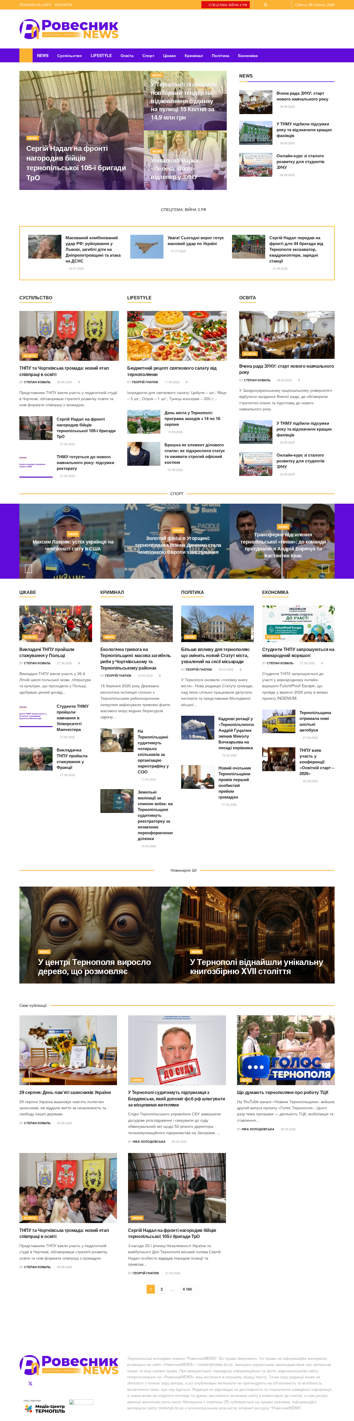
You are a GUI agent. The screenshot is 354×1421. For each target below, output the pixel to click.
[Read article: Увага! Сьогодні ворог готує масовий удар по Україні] (146, 247)
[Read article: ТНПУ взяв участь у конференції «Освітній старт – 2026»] (278, 759)
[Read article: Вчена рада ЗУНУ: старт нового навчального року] (255, 102)
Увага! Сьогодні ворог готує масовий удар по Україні (196, 240)
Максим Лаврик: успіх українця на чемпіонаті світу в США (73, 545)
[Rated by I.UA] (81, 1403)
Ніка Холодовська (149, 1141)
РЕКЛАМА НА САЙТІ (35, 4)
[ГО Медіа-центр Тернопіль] (44, 1406)
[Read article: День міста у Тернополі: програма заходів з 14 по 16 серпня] (143, 422)
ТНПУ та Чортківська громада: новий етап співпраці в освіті (64, 371)
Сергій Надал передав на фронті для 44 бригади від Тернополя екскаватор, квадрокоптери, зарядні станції (296, 249)
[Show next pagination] (201, 1289)
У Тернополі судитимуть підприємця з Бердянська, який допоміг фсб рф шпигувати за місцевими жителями (176, 1098)
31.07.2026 (179, 563)
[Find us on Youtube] (286, 5)
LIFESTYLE (101, 55)
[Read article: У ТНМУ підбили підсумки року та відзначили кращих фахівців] (255, 133)
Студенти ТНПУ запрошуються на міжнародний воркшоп (298, 652)
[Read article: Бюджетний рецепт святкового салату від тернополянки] (177, 336)
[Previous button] (28, 569)
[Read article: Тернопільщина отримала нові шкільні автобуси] (278, 721)
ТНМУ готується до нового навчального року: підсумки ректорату (85, 462)
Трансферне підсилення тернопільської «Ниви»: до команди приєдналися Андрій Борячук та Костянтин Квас (283, 545)
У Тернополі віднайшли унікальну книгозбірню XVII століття (256, 965)
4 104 (187, 1289)
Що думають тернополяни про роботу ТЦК (283, 1092)
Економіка (248, 55)
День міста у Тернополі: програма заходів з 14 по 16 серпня (192, 418)
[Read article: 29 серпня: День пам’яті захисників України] (68, 1050)
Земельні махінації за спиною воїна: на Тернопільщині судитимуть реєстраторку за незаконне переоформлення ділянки (156, 815)
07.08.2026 (175, 469)
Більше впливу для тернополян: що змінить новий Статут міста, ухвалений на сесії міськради (215, 655)
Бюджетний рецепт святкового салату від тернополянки (172, 371)
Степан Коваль (37, 382)
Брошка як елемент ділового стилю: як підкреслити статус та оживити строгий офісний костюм (195, 453)
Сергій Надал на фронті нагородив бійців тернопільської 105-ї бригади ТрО (76, 162)
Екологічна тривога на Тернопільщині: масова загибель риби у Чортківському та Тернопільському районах (135, 658)
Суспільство (69, 55)
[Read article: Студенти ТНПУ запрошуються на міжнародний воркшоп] (298, 624)
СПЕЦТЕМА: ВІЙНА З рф (227, 4)
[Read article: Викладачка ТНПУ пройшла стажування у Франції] (36, 759)
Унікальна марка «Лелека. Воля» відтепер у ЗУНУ (174, 168)
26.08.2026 (161, 129)
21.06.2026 (280, 268)
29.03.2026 (225, 669)
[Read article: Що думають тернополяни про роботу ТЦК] (286, 1050)
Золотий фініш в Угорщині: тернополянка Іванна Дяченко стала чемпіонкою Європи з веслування (178, 544)
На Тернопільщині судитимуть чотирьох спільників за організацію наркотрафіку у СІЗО (153, 751)
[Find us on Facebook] (258, 5)
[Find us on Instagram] (279, 5)
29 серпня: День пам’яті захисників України (65, 1092)
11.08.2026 (171, 382)
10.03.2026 (148, 846)
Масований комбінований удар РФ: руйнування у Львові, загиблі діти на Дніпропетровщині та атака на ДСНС (93, 249)
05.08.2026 (200, 981)
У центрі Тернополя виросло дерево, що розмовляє (94, 965)
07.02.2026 (229, 804)
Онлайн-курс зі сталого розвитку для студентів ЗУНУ (300, 161)
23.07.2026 (284, 566)
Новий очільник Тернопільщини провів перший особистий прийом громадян (234, 782)
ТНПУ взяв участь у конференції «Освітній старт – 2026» (317, 761)
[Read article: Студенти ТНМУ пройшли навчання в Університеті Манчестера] (36, 715)
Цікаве (169, 55)
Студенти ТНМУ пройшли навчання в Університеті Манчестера (72, 717)
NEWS (42, 55)
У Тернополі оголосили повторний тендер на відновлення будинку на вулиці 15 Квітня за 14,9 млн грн (184, 101)
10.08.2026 (175, 431)
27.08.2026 (71, 188)
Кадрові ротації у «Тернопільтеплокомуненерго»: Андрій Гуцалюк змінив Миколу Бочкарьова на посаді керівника (250, 733)
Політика (220, 55)
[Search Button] (332, 55)
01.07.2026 (178, 251)
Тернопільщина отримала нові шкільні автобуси (315, 721)
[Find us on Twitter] (265, 5)
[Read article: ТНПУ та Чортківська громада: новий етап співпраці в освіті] (69, 336)
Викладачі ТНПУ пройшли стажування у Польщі (46, 652)
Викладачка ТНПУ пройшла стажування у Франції (72, 758)
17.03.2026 (148, 779)
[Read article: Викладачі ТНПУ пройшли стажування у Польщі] (55, 624)
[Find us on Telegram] (272, 5)
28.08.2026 (287, 106)
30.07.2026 (76, 268)
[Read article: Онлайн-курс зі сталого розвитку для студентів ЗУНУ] (255, 165)
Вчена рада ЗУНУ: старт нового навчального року (302, 96)
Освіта (127, 55)
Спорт (148, 55)
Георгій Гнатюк (44, 188)
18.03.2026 (145, 675)
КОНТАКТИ (63, 4)
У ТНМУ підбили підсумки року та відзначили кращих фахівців (304, 129)
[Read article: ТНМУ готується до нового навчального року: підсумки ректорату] (36, 466)
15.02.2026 (229, 755)
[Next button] (325, 569)
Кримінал (194, 55)
